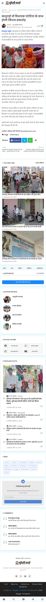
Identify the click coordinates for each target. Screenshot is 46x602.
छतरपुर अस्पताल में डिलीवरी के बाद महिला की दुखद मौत (21, 194)
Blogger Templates (20, 590)
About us (14, 584)
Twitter (24, 140)
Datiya (6, 466)
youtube (35, 351)
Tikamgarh (23, 462)
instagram (14, 351)
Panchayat (24, 469)
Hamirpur (23, 466)
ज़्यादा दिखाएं (40, 163)
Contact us (25, 584)
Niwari (39, 462)
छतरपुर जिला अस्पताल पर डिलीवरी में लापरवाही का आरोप (22, 259)
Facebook (16, 140)
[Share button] (35, 140)
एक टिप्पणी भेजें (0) (23, 282)
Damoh (33, 469)
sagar (16, 469)
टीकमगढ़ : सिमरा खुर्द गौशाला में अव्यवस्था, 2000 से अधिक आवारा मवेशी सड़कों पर (23, 416)
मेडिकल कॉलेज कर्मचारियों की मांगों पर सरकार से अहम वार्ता (23, 430)
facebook (14, 346)
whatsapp (34, 346)
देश (12, 268)
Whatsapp (30, 140)
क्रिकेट (29, 268)
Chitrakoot (7, 469)
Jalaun (14, 462)
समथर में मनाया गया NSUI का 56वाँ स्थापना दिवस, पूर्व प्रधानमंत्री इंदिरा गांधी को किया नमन (24, 401)
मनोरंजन (40, 268)
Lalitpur (32, 462)
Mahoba (14, 466)
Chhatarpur (12, 10)
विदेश (20, 268)
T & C (6, 584)
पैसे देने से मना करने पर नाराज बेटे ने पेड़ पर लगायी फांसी (21, 227)
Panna (6, 473)
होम (4, 268)
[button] (44, 3)
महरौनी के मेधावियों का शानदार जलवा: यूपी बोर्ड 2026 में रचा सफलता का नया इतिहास (24, 443)
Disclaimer (23, 587)
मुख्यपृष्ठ (4, 10)
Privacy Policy (37, 584)
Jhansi (6, 462)
